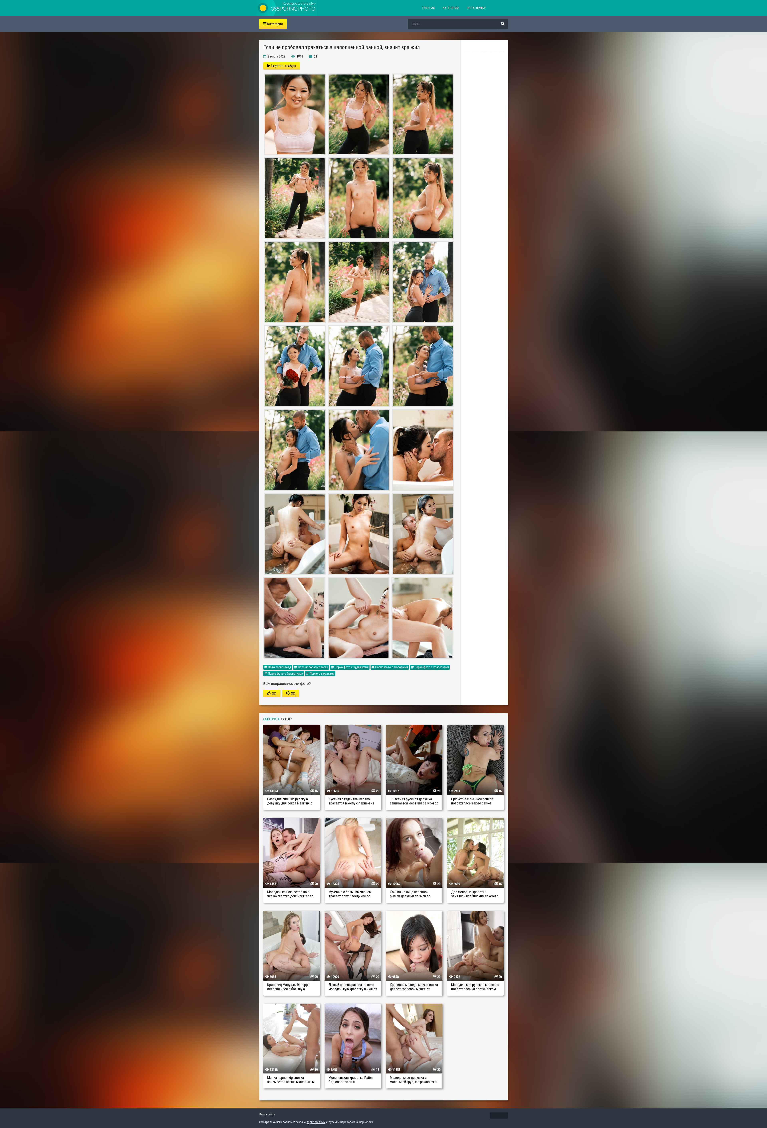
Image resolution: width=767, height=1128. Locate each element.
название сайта (287, 8)
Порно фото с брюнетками (285, 673)
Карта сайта (267, 1114)
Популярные (476, 8)
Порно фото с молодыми (391, 667)
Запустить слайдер (283, 66)
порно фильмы (316, 1122)
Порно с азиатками (321, 673)
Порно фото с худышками (351, 667)
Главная (428, 8)
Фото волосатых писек (312, 667)
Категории (451, 8)
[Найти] (503, 24)
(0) (273, 693)
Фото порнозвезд (279, 667)
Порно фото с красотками (431, 667)
